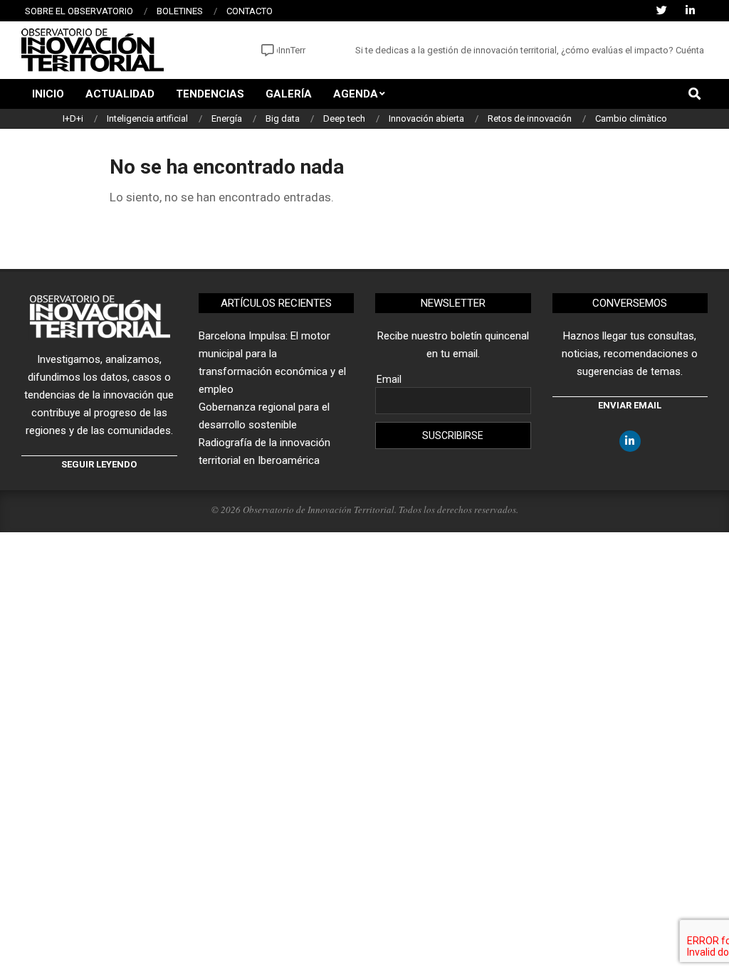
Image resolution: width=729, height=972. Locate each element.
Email (389, 379)
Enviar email (629, 405)
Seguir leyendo (99, 464)
